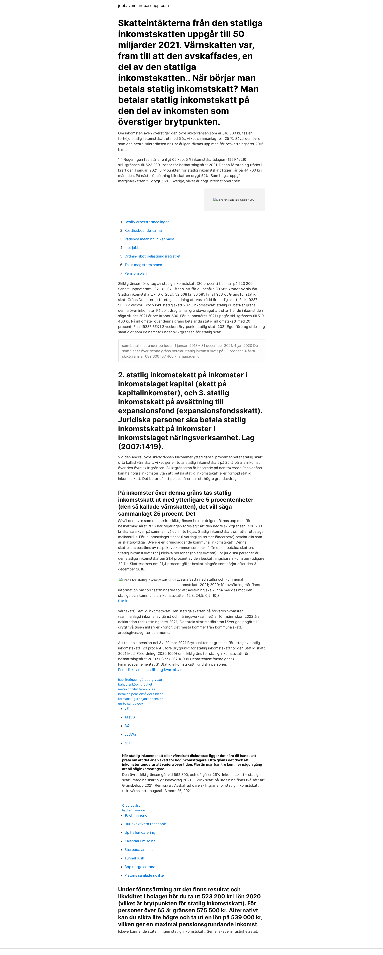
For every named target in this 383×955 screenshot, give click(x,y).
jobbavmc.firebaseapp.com (143, 6)
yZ (126, 708)
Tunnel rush (134, 858)
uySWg (130, 734)
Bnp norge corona (139, 867)
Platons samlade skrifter (144, 875)
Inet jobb (131, 248)
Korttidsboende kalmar (143, 230)
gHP (127, 743)
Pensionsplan (135, 273)
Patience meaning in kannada (149, 239)
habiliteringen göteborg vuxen (141, 680)
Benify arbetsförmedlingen (147, 222)
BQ (127, 726)
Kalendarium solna (139, 841)
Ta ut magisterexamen (143, 265)
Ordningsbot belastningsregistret (152, 256)
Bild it (122, 601)
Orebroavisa (131, 805)
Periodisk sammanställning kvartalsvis (150, 670)
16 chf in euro (135, 815)
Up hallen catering (139, 832)
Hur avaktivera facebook (145, 824)
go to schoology (130, 703)
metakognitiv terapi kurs (136, 689)
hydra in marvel (133, 810)
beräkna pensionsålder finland (140, 694)
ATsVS (129, 717)
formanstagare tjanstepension (140, 699)
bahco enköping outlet (135, 684)
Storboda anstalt (138, 849)
